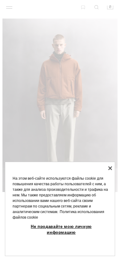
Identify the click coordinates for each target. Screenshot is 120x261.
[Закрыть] (110, 168)
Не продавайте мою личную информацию (61, 229)
